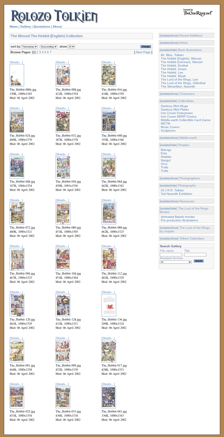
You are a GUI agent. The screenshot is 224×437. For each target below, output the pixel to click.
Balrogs (166, 150)
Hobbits (166, 157)
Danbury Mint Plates (175, 109)
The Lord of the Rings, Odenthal (183, 83)
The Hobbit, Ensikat (174, 65)
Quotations (41, 26)
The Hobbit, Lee (172, 72)
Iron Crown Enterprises (177, 113)
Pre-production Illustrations (179, 220)
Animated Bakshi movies (178, 216)
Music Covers (170, 127)
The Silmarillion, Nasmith (178, 86)
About (57, 26)
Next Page (143, 52)
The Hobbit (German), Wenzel (182, 62)
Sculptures (168, 130)
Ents (164, 153)
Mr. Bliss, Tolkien (172, 55)
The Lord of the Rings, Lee (179, 79)
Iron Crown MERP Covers (178, 116)
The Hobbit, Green (174, 69)
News (14, 26)
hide (173, 50)
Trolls (164, 167)
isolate (165, 35)
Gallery (25, 26)
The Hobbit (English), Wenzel (181, 58)
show (174, 35)
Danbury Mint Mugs (174, 106)
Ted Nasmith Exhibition (176, 194)
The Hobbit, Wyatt (173, 76)
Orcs (164, 164)
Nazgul (165, 160)
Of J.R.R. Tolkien (172, 190)
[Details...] (16, 62)
